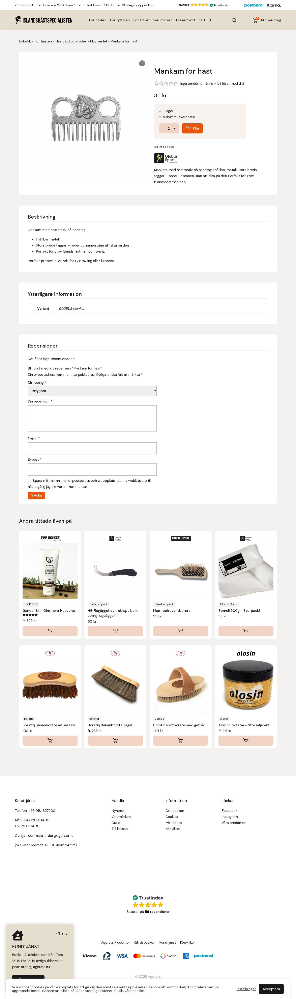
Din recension (40, 401)
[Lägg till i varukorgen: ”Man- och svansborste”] (180, 631)
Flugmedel (98, 41)
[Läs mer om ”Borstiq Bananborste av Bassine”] (50, 741)
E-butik (25, 41)
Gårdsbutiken (144, 942)
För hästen (97, 20)
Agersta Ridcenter (115, 942)
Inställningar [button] (246, 989)
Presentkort (185, 20)
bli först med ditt (230, 83)
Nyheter (118, 810)
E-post (34, 459)
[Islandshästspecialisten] (43, 20)
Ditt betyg (37, 382)
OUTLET (205, 20)
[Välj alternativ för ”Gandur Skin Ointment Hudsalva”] (50, 631)
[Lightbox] (142, 63)
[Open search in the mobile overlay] (234, 20)
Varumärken (162, 20)
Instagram (230, 816)
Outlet (117, 822)
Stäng (62, 933)
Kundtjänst (167, 942)
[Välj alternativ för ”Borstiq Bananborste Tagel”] (115, 741)
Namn (34, 438)
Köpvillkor (173, 829)
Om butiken (175, 810)
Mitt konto (174, 822)
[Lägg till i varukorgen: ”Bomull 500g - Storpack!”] (245, 631)
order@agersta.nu (59, 835)
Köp (196, 128)
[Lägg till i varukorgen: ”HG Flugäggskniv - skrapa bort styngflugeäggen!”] (115, 631)
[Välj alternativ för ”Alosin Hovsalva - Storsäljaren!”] (245, 741)
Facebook (229, 810)
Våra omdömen (234, 822)
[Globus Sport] (166, 159)
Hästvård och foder (70, 41)
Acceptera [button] (271, 989)
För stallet (141, 20)
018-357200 (45, 810)
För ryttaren (120, 20)
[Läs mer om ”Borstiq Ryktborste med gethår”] (180, 741)
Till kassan (120, 829)
